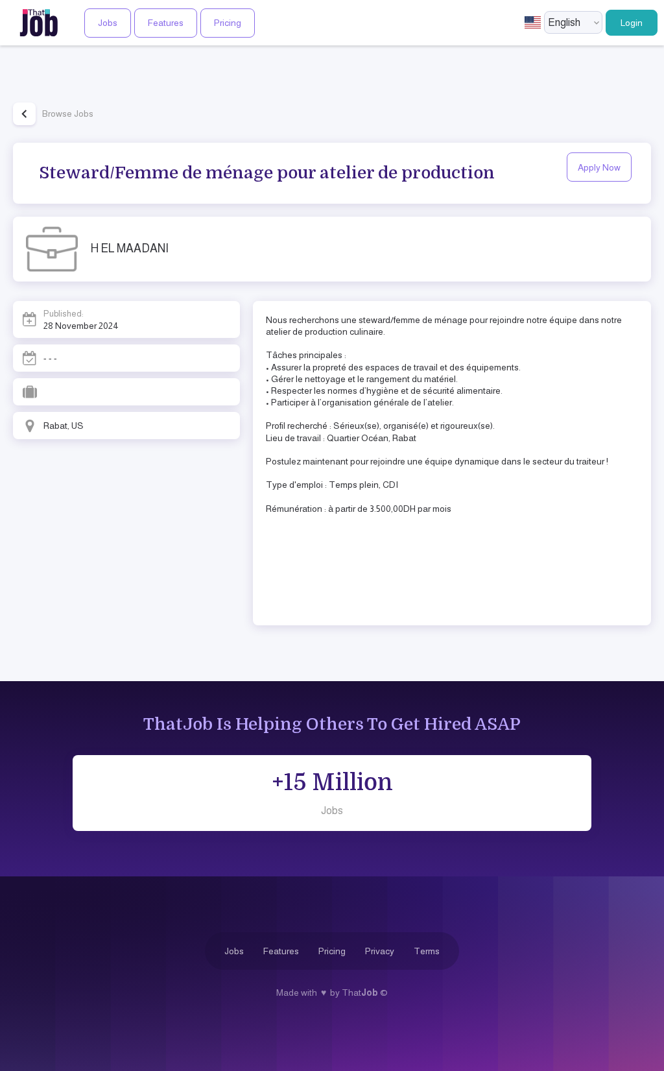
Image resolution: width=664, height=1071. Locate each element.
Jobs (107, 23)
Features (166, 23)
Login (632, 23)
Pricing (227, 23)
